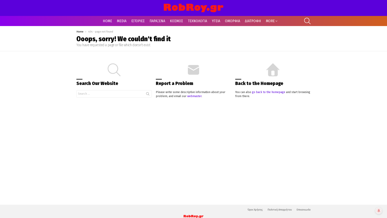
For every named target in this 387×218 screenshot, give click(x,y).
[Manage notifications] (379, 211)
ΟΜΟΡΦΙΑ (232, 21)
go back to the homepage (268, 92)
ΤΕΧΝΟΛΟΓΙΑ (197, 21)
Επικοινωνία (303, 209)
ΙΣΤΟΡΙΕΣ (138, 21)
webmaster (194, 96)
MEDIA (121, 21)
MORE (270, 21)
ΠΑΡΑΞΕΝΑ (157, 21)
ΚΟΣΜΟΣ (176, 21)
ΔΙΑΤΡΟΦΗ (253, 21)
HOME (107, 21)
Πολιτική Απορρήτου (279, 209)
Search (148, 94)
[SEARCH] (307, 21)
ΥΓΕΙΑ (216, 21)
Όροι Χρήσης (255, 209)
